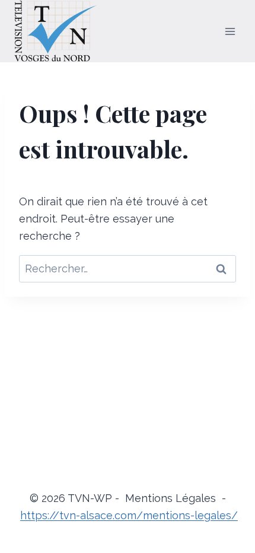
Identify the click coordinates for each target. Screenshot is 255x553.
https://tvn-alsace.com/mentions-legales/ (129, 515)
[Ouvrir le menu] (230, 31)
